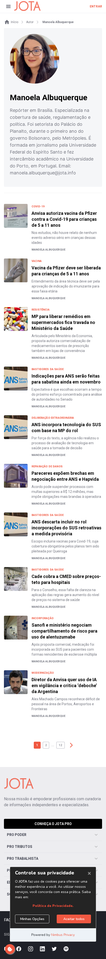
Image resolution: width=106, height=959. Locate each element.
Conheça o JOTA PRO (53, 824)
